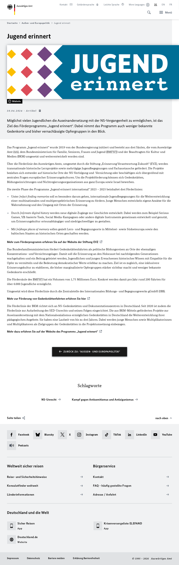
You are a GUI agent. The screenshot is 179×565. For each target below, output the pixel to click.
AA (16, 152)
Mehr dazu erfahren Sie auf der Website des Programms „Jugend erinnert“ (52, 331)
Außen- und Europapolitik (36, 23)
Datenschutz (33, 558)
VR (23, 217)
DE (155, 4)
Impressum (13, 558)
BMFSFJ (112, 152)
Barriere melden (56, 558)
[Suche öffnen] (148, 10)
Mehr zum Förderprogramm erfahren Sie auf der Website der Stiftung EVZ (52, 242)
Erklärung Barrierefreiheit (86, 558)
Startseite (12, 23)
